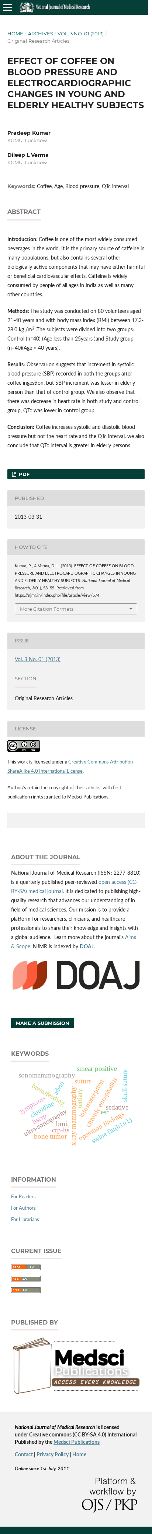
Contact (24, 1454)
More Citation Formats (46, 609)
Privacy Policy (53, 1454)
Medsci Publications (76, 1442)
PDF (23, 474)
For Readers (23, 1197)
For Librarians (25, 1219)
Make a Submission (42, 1023)
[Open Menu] (7, 7)
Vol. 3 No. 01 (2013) (81, 33)
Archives (40, 33)
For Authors (23, 1208)
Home (15, 33)
